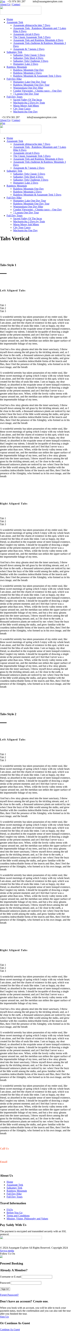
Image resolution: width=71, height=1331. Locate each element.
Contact (16, 4)
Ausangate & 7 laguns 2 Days (28, 49)
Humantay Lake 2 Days (25, 64)
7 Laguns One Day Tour (26, 93)
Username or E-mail (10, 1276)
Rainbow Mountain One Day (28, 70)
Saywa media (7, 1250)
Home (10, 19)
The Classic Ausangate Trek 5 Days (32, 37)
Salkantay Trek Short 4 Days (28, 58)
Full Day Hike (14, 78)
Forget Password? (9, 1294)
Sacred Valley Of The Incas (27, 99)
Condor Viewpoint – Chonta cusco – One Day (37, 90)
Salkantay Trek (14, 52)
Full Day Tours (14, 96)
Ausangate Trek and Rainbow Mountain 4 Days (38, 40)
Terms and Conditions (18, 1215)
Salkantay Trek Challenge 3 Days (30, 61)
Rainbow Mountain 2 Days (27, 72)
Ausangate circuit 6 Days (26, 34)
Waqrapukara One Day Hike (28, 87)
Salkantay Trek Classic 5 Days (29, 55)
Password (5, 1282)
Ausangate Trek (15, 22)
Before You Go (14, 1212)
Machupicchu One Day (25, 111)
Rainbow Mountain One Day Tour (31, 84)
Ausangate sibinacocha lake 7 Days (31, 25)
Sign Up (4, 1316)
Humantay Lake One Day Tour (29, 81)
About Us (5, 4)
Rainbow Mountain (17, 67)
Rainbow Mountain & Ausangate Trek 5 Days (37, 75)
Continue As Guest (10, 1329)
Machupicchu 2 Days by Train (29, 102)
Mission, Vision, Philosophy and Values (27, 1218)
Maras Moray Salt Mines (26, 105)
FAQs (10, 1209)
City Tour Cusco (22, 108)
